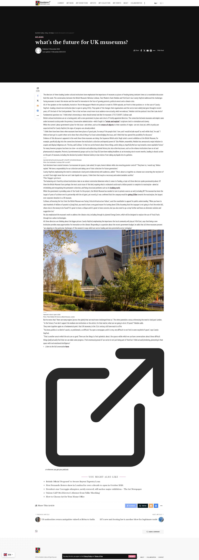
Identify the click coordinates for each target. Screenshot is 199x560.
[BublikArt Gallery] (44, 3)
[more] (144, 3)
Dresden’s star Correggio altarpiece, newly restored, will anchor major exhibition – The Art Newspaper (94, 489)
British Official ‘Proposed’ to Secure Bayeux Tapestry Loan (73, 482)
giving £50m (132, 194)
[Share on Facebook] (141, 50)
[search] (152, 3)
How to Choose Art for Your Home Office (65, 497)
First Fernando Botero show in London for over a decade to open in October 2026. (84, 485)
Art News (39, 37)
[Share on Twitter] (144, 50)
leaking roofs (115, 188)
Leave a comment (154, 532)
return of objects (107, 124)
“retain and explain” (112, 121)
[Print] (150, 50)
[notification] (149, 3)
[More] (154, 50)
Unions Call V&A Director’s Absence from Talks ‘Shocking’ (73, 493)
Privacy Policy (88, 556)
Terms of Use (99, 556)
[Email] (147, 50)
